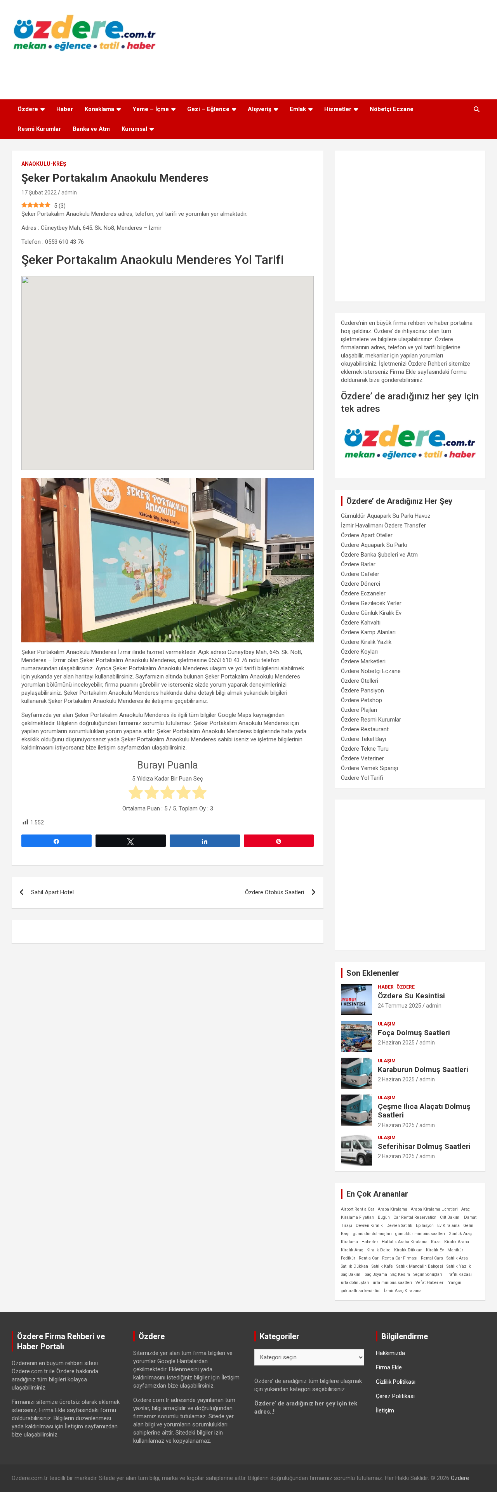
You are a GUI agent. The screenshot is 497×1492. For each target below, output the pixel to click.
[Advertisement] (248, 73)
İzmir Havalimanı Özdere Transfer (383, 525)
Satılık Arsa (457, 1258)
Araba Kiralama (392, 1209)
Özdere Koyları (359, 651)
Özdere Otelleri (359, 680)
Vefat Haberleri (430, 1282)
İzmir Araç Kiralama (403, 1290)
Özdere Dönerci (360, 583)
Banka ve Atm (91, 128)
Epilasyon (425, 1225)
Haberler (369, 1241)
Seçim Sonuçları (428, 1274)
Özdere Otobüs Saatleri (274, 892)
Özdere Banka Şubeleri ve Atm (379, 554)
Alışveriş (259, 109)
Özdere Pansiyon (362, 690)
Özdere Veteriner (362, 758)
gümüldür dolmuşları (372, 1233)
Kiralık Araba (456, 1241)
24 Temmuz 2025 (399, 1006)
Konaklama (99, 109)
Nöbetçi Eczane (392, 109)
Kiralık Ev (435, 1250)
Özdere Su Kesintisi (411, 995)
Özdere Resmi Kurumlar (371, 719)
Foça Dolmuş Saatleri (414, 1032)
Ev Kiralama (448, 1225)
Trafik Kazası (459, 1274)
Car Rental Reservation (414, 1217)
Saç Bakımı (351, 1274)
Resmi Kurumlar (39, 128)
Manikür (455, 1250)
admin (69, 192)
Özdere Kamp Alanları (368, 632)
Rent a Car (369, 1258)
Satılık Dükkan (354, 1266)
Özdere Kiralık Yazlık (366, 641)
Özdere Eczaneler (363, 593)
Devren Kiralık (369, 1225)
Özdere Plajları (359, 709)
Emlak (298, 109)
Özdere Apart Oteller (367, 535)
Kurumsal (134, 128)
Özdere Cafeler (360, 574)
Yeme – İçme (150, 109)
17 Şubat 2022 (39, 192)
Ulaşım (387, 1024)
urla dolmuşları (355, 1282)
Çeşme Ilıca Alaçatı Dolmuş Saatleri (424, 1111)
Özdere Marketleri (363, 661)
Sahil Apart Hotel (52, 892)
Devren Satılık (399, 1225)
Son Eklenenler (372, 973)
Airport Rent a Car (357, 1209)
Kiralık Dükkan (408, 1250)
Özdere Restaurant (365, 729)
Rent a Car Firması (399, 1258)
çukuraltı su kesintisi (361, 1290)
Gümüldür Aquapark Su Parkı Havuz (386, 515)
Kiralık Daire (379, 1250)
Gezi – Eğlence (208, 109)
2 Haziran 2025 (396, 1042)
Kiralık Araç (352, 1250)
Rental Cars (432, 1258)
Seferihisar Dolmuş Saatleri (424, 1146)
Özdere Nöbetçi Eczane (371, 671)
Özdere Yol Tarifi (362, 777)
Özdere (27, 109)
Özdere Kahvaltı (361, 622)
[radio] (136, 793)
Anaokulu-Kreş (43, 164)
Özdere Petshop (361, 700)
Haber (64, 109)
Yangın (454, 1282)
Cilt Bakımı (450, 1217)
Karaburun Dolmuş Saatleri (423, 1069)
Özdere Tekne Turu (365, 748)
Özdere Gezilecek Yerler (371, 603)
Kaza (436, 1241)
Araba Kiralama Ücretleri (434, 1209)
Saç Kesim (400, 1274)
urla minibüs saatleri (392, 1282)
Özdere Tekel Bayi (363, 739)
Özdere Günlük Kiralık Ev (371, 612)
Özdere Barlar (358, 564)
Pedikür (348, 1258)
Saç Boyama (376, 1274)
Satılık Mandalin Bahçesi (419, 1266)
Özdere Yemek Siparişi (369, 768)
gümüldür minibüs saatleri (420, 1233)
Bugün (384, 1217)
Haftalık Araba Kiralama (404, 1241)
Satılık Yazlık (459, 1266)
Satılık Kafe (382, 1266)
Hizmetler (337, 109)
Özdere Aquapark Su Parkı (374, 544)
